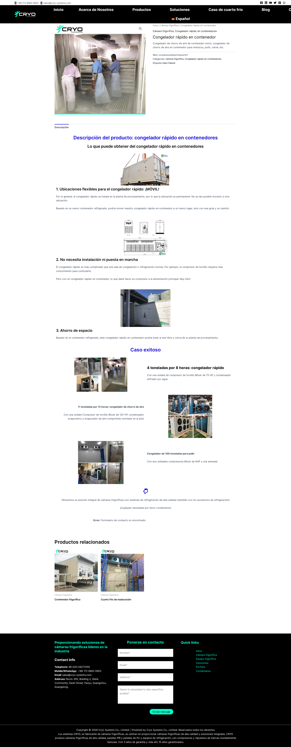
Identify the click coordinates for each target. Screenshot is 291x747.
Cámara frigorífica (169, 25)
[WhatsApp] (284, 2)
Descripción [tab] (62, 127)
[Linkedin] (266, 2)
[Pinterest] (279, 2)
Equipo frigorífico (206, 658)
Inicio (59, 9)
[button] (140, 28)
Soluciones (180, 9)
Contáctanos (203, 670)
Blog (266, 9)
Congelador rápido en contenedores (196, 31)
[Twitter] (275, 2)
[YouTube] (270, 2)
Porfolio (200, 666)
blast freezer (169, 63)
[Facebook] (261, 2)
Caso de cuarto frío (226, 9)
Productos (141, 9)
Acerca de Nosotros (96, 9)
